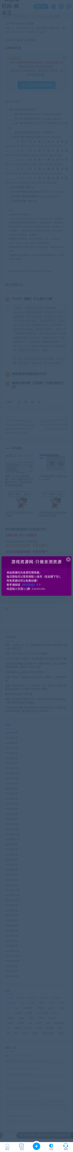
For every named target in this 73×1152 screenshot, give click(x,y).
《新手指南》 (28, 585)
